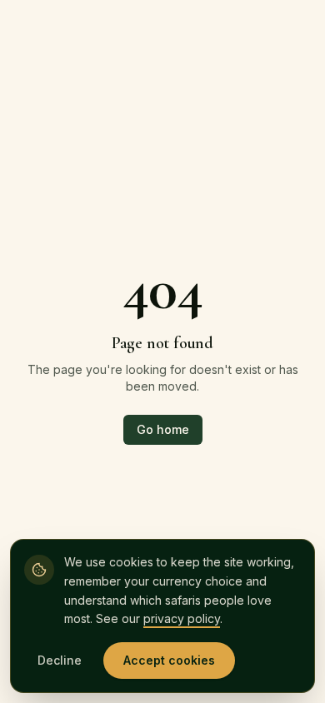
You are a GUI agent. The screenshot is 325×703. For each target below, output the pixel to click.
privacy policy (181, 618)
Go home (163, 429)
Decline (60, 660)
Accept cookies (169, 660)
